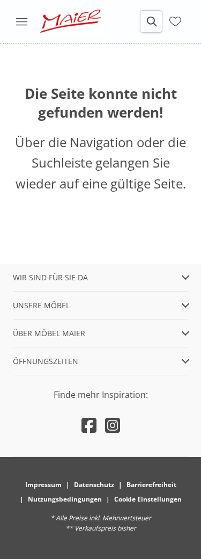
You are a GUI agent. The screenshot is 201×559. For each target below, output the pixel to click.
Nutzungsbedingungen (65, 499)
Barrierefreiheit (151, 484)
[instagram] (112, 425)
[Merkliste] (175, 20)
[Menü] (21, 21)
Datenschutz (94, 484)
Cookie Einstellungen (148, 499)
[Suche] (151, 21)
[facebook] (88, 425)
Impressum (43, 484)
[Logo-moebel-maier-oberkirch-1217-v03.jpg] (71, 21)
